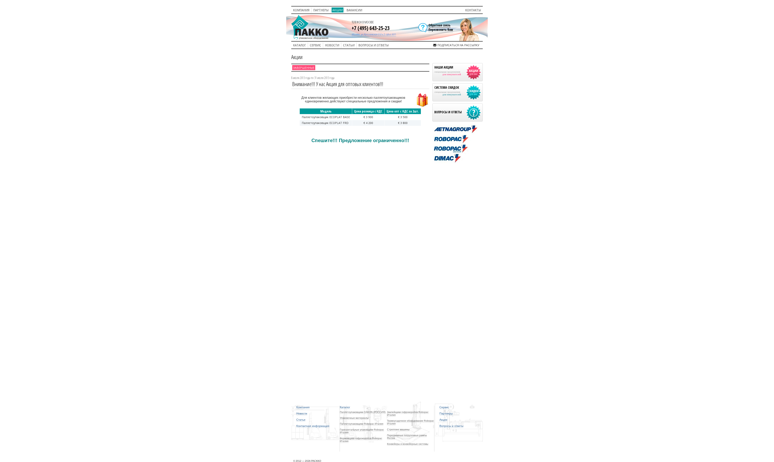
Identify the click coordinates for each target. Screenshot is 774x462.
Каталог (345, 407)
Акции (443, 419)
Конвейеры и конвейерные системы (407, 444)
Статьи (300, 419)
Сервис (444, 407)
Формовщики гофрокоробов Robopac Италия (361, 440)
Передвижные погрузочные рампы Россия (407, 437)
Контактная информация (312, 426)
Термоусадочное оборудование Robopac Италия (410, 422)
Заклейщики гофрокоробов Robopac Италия (408, 413)
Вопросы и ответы (451, 426)
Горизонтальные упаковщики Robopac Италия (362, 431)
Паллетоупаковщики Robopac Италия (361, 423)
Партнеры (446, 413)
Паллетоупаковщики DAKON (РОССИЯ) (363, 412)
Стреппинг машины (398, 429)
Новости (301, 413)
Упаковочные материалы (354, 418)
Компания (303, 407)
